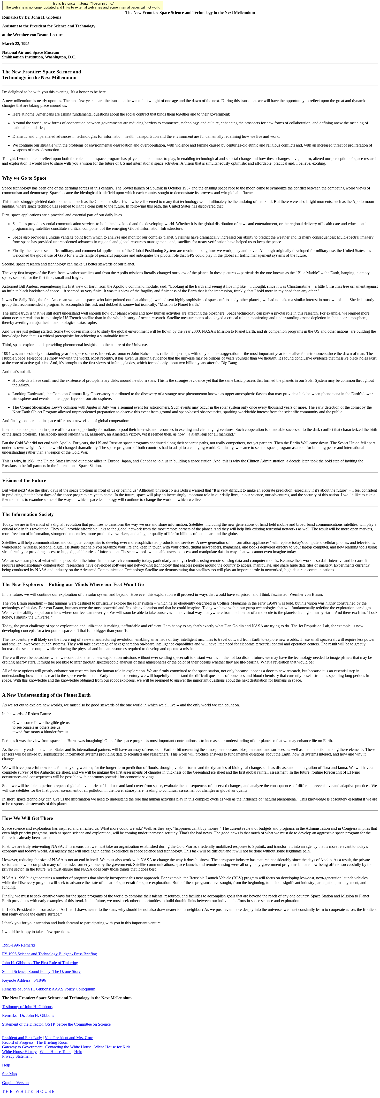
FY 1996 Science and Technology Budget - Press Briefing (49, 954)
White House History (19, 1051)
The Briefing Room (52, 1042)
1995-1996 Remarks (18, 945)
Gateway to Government (22, 1047)
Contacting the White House (68, 1047)
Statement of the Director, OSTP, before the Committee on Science (56, 1024)
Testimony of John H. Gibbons (27, 1006)
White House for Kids (112, 1047)
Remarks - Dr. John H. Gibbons (28, 1015)
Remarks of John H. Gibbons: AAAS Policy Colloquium (48, 989)
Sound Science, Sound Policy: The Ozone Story (41, 971)
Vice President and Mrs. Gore (69, 1037)
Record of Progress (17, 1042)
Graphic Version (15, 1082)
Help (78, 1051)
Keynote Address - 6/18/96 (24, 980)
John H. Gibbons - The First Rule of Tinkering (40, 962)
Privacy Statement (17, 1056)
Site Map (9, 1074)
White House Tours (55, 1051)
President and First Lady (22, 1037)
